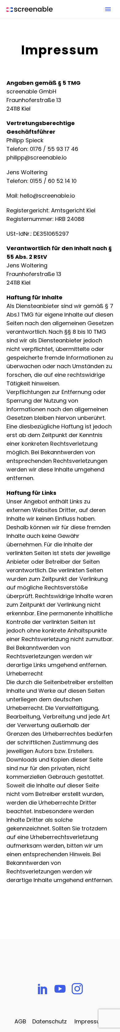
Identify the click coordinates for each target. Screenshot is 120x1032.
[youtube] (60, 988)
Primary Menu (108, 9)
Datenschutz (49, 1021)
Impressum (90, 1021)
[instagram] (77, 988)
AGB (20, 1021)
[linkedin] (42, 988)
